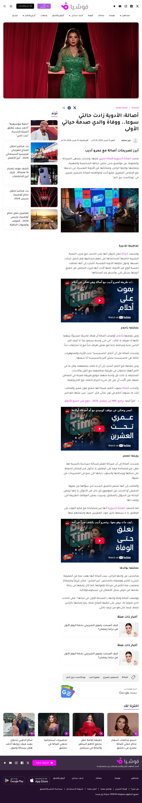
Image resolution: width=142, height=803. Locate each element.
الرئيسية (135, 108)
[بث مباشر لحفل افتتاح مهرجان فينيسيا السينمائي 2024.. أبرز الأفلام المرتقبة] (44, 152)
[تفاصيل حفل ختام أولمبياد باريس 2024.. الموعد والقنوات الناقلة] (44, 219)
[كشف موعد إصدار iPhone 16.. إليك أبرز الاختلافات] (44, 175)
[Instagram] (126, 6)
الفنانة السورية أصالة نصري (115, 159)
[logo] (74, 6)
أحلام (120, 336)
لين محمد (126, 141)
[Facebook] (131, 6)
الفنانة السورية (116, 508)
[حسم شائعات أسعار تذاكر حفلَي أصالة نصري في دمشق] (123, 724)
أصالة (124, 254)
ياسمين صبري (111, 677)
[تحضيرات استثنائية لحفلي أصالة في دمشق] (53, 724)
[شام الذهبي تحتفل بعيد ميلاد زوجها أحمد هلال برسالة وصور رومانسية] (19, 724)
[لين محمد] (135, 140)
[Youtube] (120, 6)
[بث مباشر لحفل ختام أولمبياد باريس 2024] (44, 197)
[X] (137, 6)
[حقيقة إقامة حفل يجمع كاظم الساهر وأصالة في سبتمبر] (88, 724)
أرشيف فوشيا (121, 108)
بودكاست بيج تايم (76, 677)
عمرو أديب (94, 677)
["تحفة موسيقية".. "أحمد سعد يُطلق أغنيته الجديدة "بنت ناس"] (44, 130)
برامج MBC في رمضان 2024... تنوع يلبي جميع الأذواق (94, 401)
